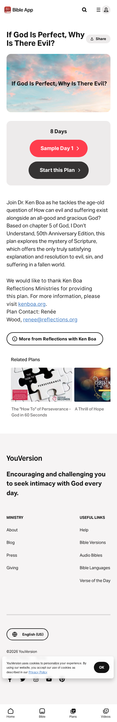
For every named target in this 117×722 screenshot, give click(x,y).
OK (101, 667)
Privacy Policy (38, 672)
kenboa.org (32, 304)
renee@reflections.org (50, 319)
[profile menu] (102, 9)
